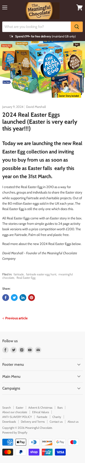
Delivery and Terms (33, 421)
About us (73, 421)
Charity (56, 417)
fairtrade (19, 274)
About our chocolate (14, 412)
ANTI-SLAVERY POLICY (17, 417)
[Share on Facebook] (5, 297)
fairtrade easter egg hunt (41, 274)
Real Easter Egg (26, 277)
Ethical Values (40, 412)
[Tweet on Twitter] (14, 297)
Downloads (9, 421)
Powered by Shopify (14, 432)
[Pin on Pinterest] (31, 297)
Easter (19, 407)
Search (6, 407)
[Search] (77, 27)
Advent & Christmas (40, 407)
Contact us (56, 421)
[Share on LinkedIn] (22, 297)
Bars (60, 407)
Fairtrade (42, 417)
